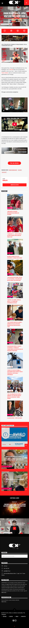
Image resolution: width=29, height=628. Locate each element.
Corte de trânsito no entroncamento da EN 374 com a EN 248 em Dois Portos (14, 436)
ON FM (11, 69)
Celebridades (5, 450)
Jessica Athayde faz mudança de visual (15, 480)
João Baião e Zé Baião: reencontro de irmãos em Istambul (13, 213)
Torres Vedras (4, 72)
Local (11, 11)
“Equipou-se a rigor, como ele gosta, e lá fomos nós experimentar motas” (14, 301)
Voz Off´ (4, 172)
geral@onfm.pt (7, 571)
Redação (13, 21)
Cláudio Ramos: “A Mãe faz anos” (14, 418)
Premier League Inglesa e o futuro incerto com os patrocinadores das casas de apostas (14, 506)
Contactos (23, 616)
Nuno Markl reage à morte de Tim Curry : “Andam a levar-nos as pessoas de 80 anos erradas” (14, 458)
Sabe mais (3, 592)
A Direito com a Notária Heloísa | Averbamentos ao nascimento (15, 524)
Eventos (11, 616)
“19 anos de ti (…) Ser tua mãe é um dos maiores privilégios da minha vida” (14, 235)
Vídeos (17, 616)
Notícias (16, 11)
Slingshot (3, 614)
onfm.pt (5, 566)
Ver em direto (14, 163)
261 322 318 (6, 568)
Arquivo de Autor (14, 184)
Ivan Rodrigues (13, 170)
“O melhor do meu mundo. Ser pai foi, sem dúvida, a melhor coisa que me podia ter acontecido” (14, 279)
